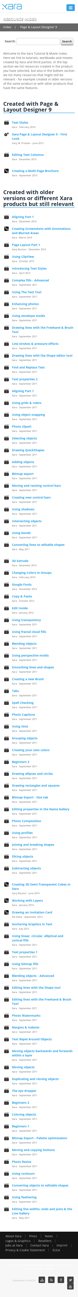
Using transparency (26, 620)
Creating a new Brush (28, 679)
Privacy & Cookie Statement (25, 1250)
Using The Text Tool (26, 292)
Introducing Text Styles (29, 268)
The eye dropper (24, 1091)
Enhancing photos (25, 304)
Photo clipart (21, 426)
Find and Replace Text (28, 367)
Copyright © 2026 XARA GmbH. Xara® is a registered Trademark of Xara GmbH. (39, 1267)
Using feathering (24, 1197)
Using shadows (23, 509)
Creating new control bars (31, 497)
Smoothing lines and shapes (33, 667)
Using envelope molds (28, 316)
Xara (12, 6)
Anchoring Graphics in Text (32, 924)
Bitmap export (23, 474)
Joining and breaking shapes (33, 845)
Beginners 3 (20, 762)
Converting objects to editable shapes (40, 1185)
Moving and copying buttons (33, 1150)
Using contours (23, 1173)
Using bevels (21, 533)
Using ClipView (23, 257)
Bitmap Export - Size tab (30, 797)
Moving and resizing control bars (36, 485)
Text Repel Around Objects (32, 1039)
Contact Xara (39, 1245)
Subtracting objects (26, 868)
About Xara (13, 1236)
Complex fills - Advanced (30, 280)
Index (7, 27)
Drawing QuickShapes (28, 450)
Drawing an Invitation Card (32, 912)
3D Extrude (20, 561)
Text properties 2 (24, 379)
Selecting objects (24, 438)
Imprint (62, 1245)
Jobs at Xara (14, 1245)
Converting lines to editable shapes (38, 545)
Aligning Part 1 (23, 217)
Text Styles (20, 122)
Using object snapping (28, 415)
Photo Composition (26, 821)
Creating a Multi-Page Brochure (35, 171)
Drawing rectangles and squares (36, 785)
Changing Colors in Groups (32, 573)
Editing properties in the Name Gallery (40, 809)
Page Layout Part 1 (26, 245)
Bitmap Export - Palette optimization (39, 1138)
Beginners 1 (20, 1126)
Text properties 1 (24, 952)
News (49, 1236)
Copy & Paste (22, 596)
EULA (56, 1250)
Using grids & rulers (26, 403)
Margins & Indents (25, 1027)
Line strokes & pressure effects (35, 344)
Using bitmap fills (25, 964)
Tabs (15, 691)
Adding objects (23, 462)
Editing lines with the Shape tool (36, 987)
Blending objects (24, 644)
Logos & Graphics (18, 1241)
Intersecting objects (27, 521)
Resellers (45, 1241)
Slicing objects (22, 856)
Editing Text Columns (28, 155)
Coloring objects (24, 1114)
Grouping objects (24, 738)
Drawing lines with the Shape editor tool (42, 355)
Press (33, 1236)
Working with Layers (27, 900)
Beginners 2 (20, 1103)
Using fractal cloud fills (29, 632)
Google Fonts (22, 584)
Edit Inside (20, 608)
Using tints (20, 726)
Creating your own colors (31, 750)
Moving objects (23, 1067)
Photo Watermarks (26, 1015)
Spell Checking (23, 703)
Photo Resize (21, 1162)
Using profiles (22, 833)
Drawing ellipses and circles (32, 774)
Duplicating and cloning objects (35, 1079)
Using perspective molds (30, 655)
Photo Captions (23, 714)
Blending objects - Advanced (33, 976)
